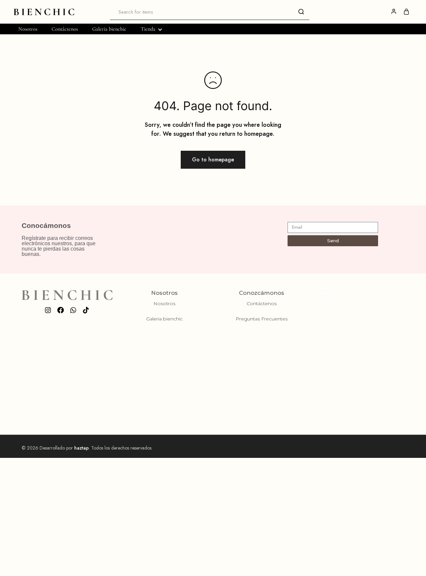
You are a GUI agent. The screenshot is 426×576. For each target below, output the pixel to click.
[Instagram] (48, 310)
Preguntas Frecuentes (262, 319)
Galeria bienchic (109, 29)
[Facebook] (60, 310)
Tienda (148, 29)
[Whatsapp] (73, 310)
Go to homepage (213, 159)
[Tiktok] (86, 310)
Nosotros (27, 29)
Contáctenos (65, 29)
